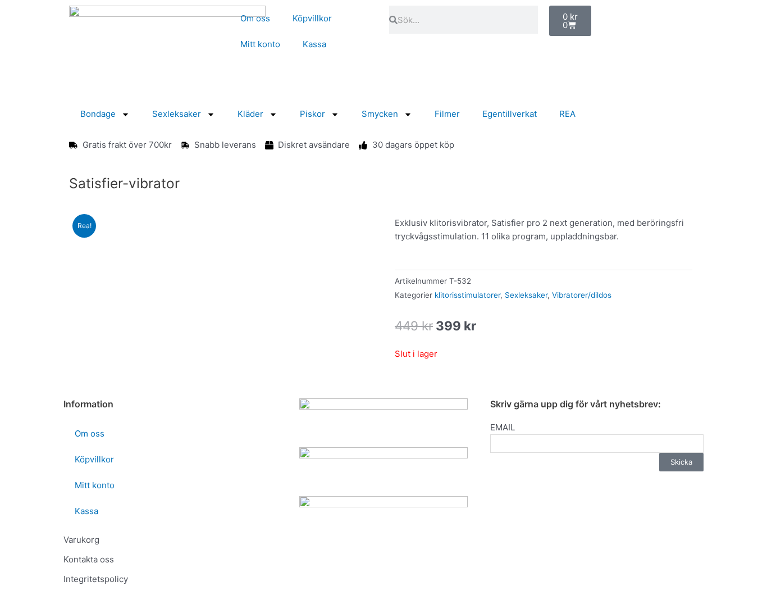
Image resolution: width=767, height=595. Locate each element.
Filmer (447, 113)
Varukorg (81, 539)
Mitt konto (260, 44)
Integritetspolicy (95, 579)
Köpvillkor (312, 18)
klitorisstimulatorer (467, 294)
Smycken (380, 113)
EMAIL (502, 427)
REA (567, 113)
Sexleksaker (176, 113)
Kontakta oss (88, 559)
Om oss (255, 18)
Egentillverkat (509, 113)
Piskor (312, 113)
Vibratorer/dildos (581, 294)
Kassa (314, 44)
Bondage (98, 113)
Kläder (250, 113)
